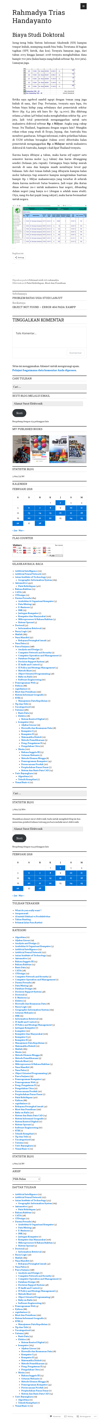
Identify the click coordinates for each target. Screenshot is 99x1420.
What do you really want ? (28, 910)
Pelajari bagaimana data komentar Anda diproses (44, 370)
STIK (17, 698)
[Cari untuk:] (49, 387)
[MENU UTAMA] (83, 6)
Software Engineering (29, 679)
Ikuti (19, 413)
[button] (21, 449)
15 (50, 513)
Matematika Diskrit (31, 737)
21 (40, 518)
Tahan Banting (23, 919)
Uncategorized (22, 707)
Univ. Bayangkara (24, 773)
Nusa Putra (20, 643)
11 (81, 507)
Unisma (19, 710)
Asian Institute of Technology (30, 577)
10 (71, 507)
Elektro (22, 716)
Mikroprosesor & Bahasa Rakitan (35, 619)
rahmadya (53, 280)
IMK (20, 610)
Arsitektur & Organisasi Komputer (36, 601)
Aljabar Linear (28, 725)
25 (82, 518)
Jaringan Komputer (28, 613)
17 (71, 513)
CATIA (18, 592)
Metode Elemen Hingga (33, 758)
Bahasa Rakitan (23, 589)
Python (19, 685)
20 (29, 518)
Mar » (21, 530)
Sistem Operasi (26, 622)
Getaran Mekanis (30, 755)
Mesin (21, 749)
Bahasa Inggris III (30, 752)
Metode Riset (25, 670)
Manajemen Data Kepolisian (33, 700)
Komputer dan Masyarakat (32, 616)
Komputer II (27, 734)
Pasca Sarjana (22, 646)
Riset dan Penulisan (55, 283)
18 (82, 513)
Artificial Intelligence (26, 571)
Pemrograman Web (25, 682)
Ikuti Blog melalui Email (31, 395)
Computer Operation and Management (38, 655)
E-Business (24, 607)
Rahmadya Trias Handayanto (38, 16)
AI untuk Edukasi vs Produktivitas (32, 916)
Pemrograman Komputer (34, 761)
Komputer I (27, 731)
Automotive (21, 583)
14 (40, 513)
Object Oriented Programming (34, 673)
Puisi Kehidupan (35, 283)
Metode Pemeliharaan (32, 740)
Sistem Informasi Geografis (29, 694)
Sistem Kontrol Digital (32, 719)
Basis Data (23, 713)
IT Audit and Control (28, 664)
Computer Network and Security (34, 652)
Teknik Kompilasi (27, 779)
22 (50, 518)
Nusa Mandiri (22, 637)
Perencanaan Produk (32, 764)
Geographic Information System (35, 580)
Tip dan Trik (21, 704)
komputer (23, 722)
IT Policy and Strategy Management (36, 667)
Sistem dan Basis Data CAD (35, 770)
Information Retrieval (29, 628)
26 (18, 523)
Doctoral (19, 625)
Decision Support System (31, 661)
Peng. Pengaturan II (31, 743)
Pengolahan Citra (30, 746)
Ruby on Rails (25, 676)
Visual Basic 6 (22, 782)
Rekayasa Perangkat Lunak (32, 640)
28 (40, 523)
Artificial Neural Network (28, 574)
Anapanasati (21, 913)
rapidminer (21, 688)
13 (29, 513)
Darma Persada (23, 598)
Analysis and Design (29, 649)
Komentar (75, 353)
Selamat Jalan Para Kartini (28, 922)
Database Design (26, 658)
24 (71, 518)
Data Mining (24, 604)
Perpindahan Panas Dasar (35, 767)
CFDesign (20, 595)
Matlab (18, 634)
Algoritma (23, 776)
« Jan (14, 530)
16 (60, 513)
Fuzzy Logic (21, 631)
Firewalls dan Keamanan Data (36, 728)
